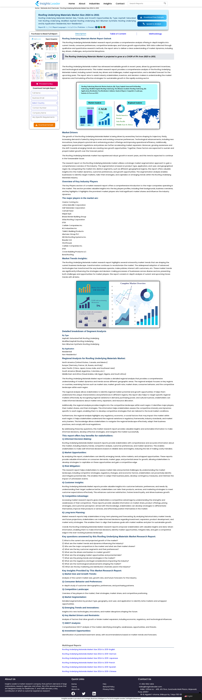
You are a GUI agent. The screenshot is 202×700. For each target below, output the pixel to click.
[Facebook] (76, 695)
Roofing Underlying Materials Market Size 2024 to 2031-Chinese (89, 671)
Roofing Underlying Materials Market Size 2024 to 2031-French (88, 662)
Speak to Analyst (153, 24)
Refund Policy (108, 686)
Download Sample (46, 125)
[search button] (165, 3)
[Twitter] (87, 695)
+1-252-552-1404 (146, 684)
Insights (108, 3)
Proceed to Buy (46, 84)
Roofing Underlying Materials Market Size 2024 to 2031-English (88, 649)
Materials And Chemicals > (50, 8)
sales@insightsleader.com (150, 686)
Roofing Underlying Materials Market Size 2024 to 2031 (79, 8)
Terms (74, 686)
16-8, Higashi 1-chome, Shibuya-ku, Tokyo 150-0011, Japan (164, 694)
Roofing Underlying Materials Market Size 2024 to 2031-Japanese (90, 658)
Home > (38, 8)
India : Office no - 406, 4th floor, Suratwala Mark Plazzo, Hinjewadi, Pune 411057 (167, 690)
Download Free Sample (154, 17)
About (82, 3)
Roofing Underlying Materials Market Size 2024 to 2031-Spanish (89, 667)
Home (72, 3)
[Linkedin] (97, 695)
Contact (120, 3)
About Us (75, 689)
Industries (94, 3)
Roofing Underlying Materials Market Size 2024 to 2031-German (89, 654)
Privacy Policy (108, 689)
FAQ (104, 684)
